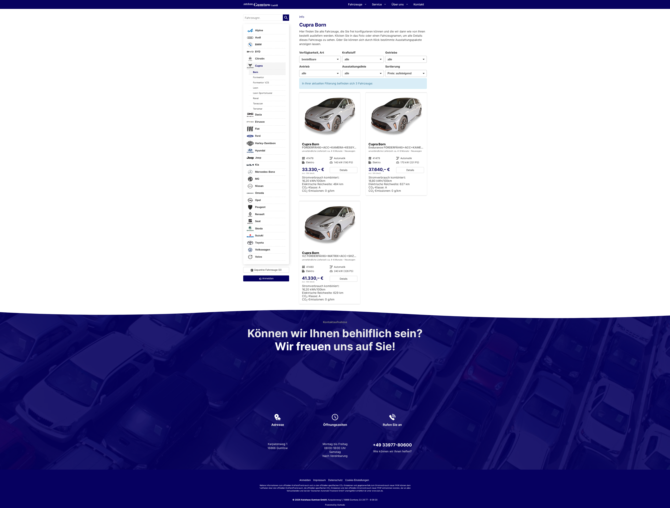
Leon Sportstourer (262, 93)
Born (255, 72)
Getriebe (391, 52)
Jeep (258, 157)
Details (343, 170)
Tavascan (258, 103)
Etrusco (260, 121)
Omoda (259, 193)
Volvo (258, 256)
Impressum (319, 480)
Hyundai (260, 150)
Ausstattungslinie (354, 66)
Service (377, 4)
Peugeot (260, 207)
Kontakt (419, 4)
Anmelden (305, 480)
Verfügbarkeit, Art (311, 52)
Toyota (259, 242)
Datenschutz (335, 480)
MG (257, 178)
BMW (258, 44)
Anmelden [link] (268, 278)
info (301, 16)
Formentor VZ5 (261, 82)
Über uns (398, 4)
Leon (255, 88)
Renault (260, 214)
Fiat (257, 128)
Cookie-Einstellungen (357, 480)
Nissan (259, 185)
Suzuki (259, 235)
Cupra (259, 65)
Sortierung (392, 66)
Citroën (260, 58)
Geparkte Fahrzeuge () (268, 269)
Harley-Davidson (265, 143)
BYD (257, 51)
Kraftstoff (348, 52)
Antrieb (304, 66)
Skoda (259, 228)
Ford (257, 135)
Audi (258, 37)
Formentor (258, 77)
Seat (258, 221)
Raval (256, 98)
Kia (257, 164)
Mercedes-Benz (265, 171)
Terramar (257, 108)
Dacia (258, 114)
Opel (258, 200)
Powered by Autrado (335, 504)
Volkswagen (262, 249)
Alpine (259, 30)
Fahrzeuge (355, 4)
